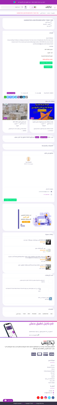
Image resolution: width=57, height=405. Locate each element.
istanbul (50, 391)
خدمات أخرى (42, 13)
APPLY (29, 314)
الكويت (32, 7)
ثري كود (23, 403)
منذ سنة (48, 26)
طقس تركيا (52, 381)
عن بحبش (53, 365)
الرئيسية (53, 13)
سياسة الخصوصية (51, 367)
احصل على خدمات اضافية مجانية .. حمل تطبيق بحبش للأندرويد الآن (31, 2)
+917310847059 (48, 67)
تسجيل (37, 137)
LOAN (39, 314)
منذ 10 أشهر (22, 124)
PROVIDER (34, 314)
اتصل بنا (53, 375)
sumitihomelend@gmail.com (44, 191)
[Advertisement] (28, 79)
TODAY (24, 314)
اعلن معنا (53, 373)
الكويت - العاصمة (46, 24)
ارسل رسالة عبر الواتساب (45, 63)
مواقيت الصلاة (51, 382)
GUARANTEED (45, 314)
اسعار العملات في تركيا (50, 379)
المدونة (53, 377)
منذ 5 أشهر (49, 124)
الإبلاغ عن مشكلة (11, 93)
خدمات (48, 13)
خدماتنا (53, 369)
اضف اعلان (9, 401)
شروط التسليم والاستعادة (49, 371)
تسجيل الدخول (44, 137)
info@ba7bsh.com (48, 393)
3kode (34, 403)
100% (51, 314)
